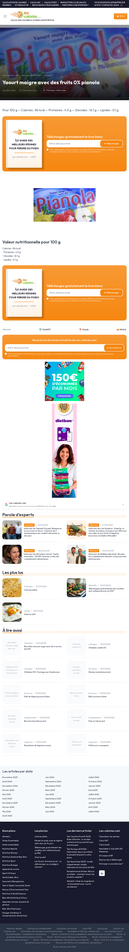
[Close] (97, 463)
